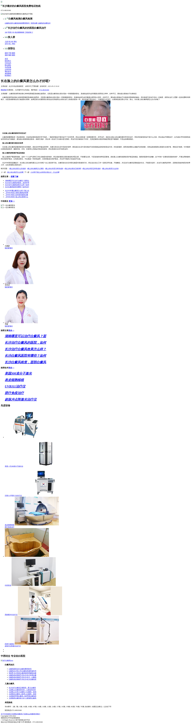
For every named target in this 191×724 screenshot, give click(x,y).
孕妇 (13, 44)
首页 (6, 59)
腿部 (13, 53)
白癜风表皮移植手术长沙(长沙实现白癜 (22, 675)
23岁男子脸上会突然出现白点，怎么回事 (45, 172)
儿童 (6, 41)
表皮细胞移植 (19, 32)
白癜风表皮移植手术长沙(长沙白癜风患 (22, 679)
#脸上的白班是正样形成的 (91, 168)
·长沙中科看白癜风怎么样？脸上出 (17, 190)
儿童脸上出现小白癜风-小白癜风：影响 (22, 692)
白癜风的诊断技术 (44, 23)
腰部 (13, 55)
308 (6, 32)
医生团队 (8, 65)
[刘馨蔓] (21, 244)
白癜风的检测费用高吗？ (22, 23)
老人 (10, 44)
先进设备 (8, 67)
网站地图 (17, 714)
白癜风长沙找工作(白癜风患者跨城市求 (22, 671)
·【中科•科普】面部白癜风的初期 (16, 193)
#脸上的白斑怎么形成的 (17, 168)
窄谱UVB (11, 32)
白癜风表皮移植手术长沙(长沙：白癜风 (22, 677)
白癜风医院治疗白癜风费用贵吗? (20, 669)
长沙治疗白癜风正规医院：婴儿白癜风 (22, 688)
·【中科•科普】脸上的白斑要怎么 (16, 197)
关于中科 (4, 714)
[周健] (21, 322)
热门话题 (24, 714)
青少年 (10, 41)
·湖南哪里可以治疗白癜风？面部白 (17, 180)
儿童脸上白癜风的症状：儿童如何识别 (22, 690)
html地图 (30, 714)
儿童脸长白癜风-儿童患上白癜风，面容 (22, 694)
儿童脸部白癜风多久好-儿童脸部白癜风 (22, 698)
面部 (6, 53)
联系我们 (8, 75)
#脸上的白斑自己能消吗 (72, 168)
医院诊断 (34, 23)
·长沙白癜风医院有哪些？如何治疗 (17, 187)
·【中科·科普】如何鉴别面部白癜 (16, 195)
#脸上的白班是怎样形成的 (54, 168)
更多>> (12, 201)
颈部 (6, 55)
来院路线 (8, 73)
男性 (15, 41)
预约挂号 (8, 71)
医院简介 (8, 61)
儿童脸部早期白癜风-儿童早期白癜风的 (22, 696)
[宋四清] (21, 283)
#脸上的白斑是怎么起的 (110, 168)
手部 (10, 53)
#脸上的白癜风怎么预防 (35, 168)
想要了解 (14, 176)
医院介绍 (10, 714)
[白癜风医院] (7, 660)
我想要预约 (9, 248)
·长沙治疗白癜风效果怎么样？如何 (17, 185)
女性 (6, 44)
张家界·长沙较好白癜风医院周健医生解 (22, 673)
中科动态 (8, 63)
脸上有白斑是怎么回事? (15, 172)
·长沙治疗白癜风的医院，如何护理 (17, 183)
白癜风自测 (9, 23)
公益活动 (8, 69)
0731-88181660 (44, 90)
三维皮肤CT (29, 32)
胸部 (10, 55)
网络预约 (4, 90)
